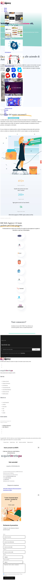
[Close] (38, 447)
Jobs (5, 113)
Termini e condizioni (22, 442)
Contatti (6, 115)
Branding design (5, 393)
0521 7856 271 (5, 427)
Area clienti (4, 406)
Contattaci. (23, 353)
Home (5, 8)
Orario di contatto (6, 559)
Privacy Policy (6, 442)
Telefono (4, 549)
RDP (17, 442)
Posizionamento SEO (6, 387)
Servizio (4, 554)
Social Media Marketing (6, 389)
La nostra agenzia (5, 402)
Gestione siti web (5, 391)
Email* (4, 544)
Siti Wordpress (5, 385)
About (5, 9)
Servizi (5, 11)
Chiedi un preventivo (13, 118)
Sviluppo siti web (5, 381)
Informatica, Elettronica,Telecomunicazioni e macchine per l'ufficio (12, 489)
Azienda (4, 539)
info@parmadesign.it (6, 425)
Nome (4, 534)
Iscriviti (36, 349)
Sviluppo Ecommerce (6, 383)
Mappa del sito (30, 442)
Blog (5, 111)
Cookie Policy (12, 442)
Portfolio (6, 110)
